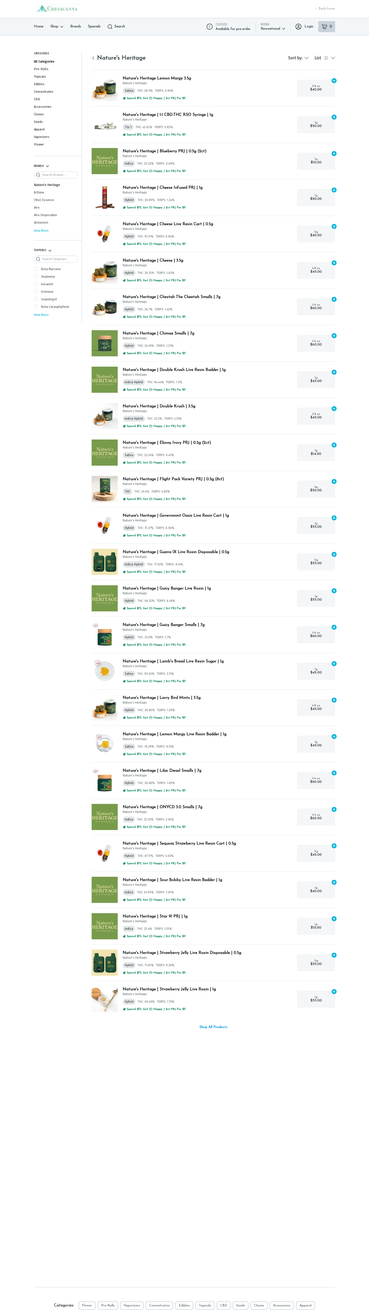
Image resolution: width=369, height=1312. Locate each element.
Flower (39, 144)
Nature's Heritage (47, 185)
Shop (54, 26)
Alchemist (41, 222)
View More (41, 230)
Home (38, 26)
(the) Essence (44, 200)
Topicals (40, 76)
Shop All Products (213, 1027)
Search (119, 26)
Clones (39, 114)
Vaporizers (41, 137)
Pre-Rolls (41, 69)
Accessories (42, 107)
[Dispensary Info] (210, 27)
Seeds (38, 122)
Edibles (39, 84)
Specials (94, 26)
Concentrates (43, 91)
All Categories (44, 61)
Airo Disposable (45, 215)
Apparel (39, 129)
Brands (75, 26)
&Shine (39, 192)
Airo (37, 207)
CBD (37, 99)
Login (308, 26)
